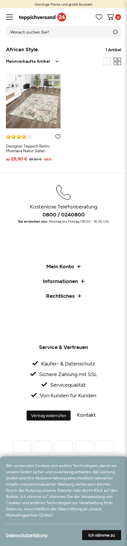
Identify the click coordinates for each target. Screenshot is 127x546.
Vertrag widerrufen (48, 415)
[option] (63, 4)
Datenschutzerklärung (26, 534)
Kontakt (86, 414)
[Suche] (115, 32)
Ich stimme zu (101, 534)
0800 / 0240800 (64, 214)
